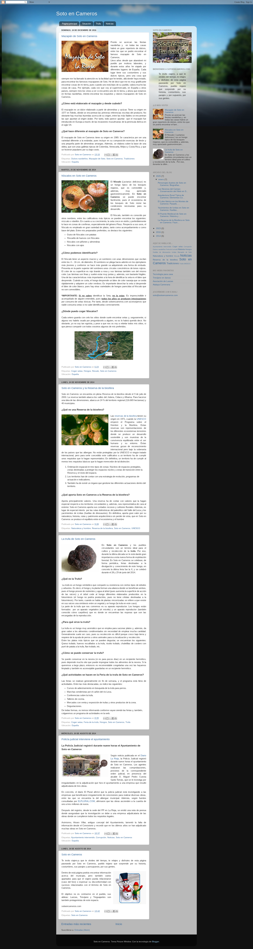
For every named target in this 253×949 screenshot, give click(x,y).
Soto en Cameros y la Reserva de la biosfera (87, 388)
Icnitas (174, 252)
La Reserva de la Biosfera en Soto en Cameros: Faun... (174, 221)
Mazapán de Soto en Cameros (79, 36)
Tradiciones (129, 159)
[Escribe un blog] (108, 154)
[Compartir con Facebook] (114, 154)
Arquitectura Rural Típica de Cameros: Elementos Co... (171, 196)
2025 (158, 176)
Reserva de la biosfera (102, 528)
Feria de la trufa (91, 722)
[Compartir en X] (111, 154)
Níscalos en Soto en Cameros (78, 175)
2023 (158, 228)
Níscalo (95, 371)
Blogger (155, 942)
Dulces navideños (79, 159)
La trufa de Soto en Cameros (78, 538)
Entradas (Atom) (82, 930)
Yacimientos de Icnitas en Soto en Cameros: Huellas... (173, 209)
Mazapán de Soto (97, 159)
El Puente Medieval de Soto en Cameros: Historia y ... (172, 215)
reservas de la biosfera (126, 416)
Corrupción (101, 837)
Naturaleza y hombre (81, 528)
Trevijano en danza (162, 278)
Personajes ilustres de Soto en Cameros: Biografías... (172, 184)
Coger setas (77, 371)
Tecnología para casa (163, 274)
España (75, 162)
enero (161, 179)
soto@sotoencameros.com (165, 295)
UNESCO (141, 419)
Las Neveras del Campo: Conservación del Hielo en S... (173, 190)
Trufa (98, 23)
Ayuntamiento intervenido (83, 837)
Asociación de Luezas (163, 281)
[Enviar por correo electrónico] (105, 154)
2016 (158, 232)
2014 (158, 236)
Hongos (87, 371)
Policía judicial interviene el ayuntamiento (85, 739)
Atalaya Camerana (161, 285)
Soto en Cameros (76, 14)
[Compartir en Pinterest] (116, 154)
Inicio (119, 924)
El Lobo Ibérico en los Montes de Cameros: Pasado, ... (173, 202)
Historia (181, 249)
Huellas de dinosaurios (162, 252)
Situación (86, 23)
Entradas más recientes (76, 924)
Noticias (110, 23)
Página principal (69, 23)
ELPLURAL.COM (86, 801)
